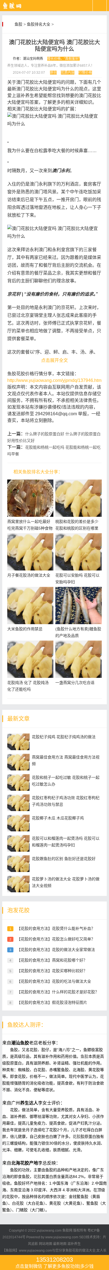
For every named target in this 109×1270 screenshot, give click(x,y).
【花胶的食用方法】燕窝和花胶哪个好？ (52, 960)
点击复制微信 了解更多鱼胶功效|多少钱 (54, 1262)
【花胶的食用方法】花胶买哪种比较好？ (52, 970)
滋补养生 (74, 1244)
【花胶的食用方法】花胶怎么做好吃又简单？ (56, 939)
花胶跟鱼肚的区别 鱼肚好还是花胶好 (64, 858)
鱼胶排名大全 (38, 24)
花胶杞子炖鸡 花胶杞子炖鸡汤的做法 (64, 737)
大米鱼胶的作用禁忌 (24, 629)
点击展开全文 (54, 360)
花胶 (76, 1136)
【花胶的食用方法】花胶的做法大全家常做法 (56, 949)
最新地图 (60, 1244)
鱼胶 (18, 24)
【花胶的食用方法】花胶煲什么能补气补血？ (56, 928)
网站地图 (45, 1244)
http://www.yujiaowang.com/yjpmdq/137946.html (55, 380)
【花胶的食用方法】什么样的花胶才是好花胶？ (58, 992)
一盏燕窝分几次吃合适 (74, 682)
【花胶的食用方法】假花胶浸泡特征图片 (52, 1002)
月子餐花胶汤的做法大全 (28, 575)
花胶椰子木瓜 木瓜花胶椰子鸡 (58, 818)
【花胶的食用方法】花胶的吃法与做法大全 (54, 981)
